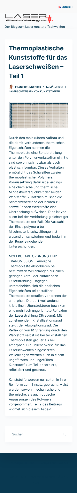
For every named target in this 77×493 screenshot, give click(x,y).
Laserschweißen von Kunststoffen (34, 91)
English (39, 483)
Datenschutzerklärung (49, 477)
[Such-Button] (64, 434)
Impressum (17, 477)
